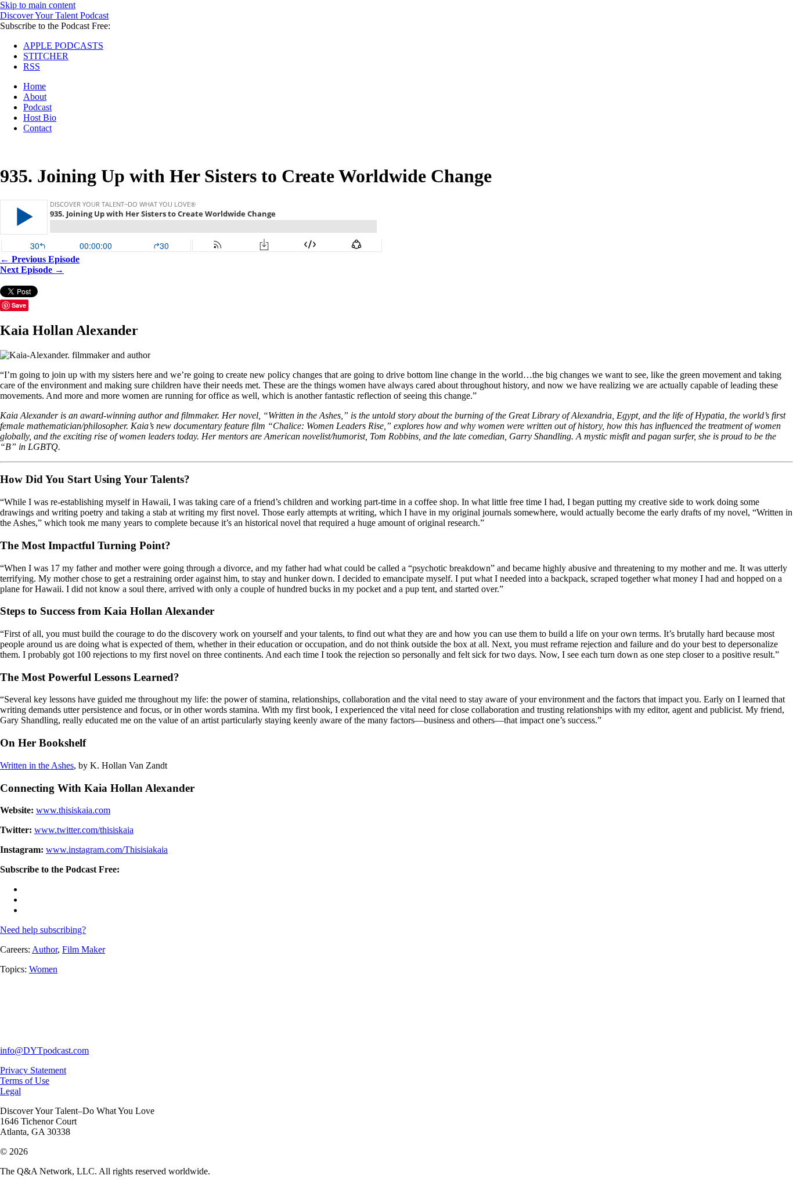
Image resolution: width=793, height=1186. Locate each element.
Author (44, 949)
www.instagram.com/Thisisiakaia (107, 850)
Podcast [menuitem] (37, 107)
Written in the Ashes (37, 765)
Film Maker (83, 949)
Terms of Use (24, 1081)
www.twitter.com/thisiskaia (84, 830)
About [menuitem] (34, 97)
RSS (31, 66)
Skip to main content (37, 5)
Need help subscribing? (43, 930)
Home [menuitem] (34, 86)
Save (19, 305)
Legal (10, 1091)
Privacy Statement (33, 1070)
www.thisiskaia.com (73, 810)
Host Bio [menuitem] (39, 117)
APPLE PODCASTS (63, 46)
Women (43, 969)
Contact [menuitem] (37, 128)
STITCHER (46, 56)
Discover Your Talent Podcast (54, 15)
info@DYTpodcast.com (44, 1050)
